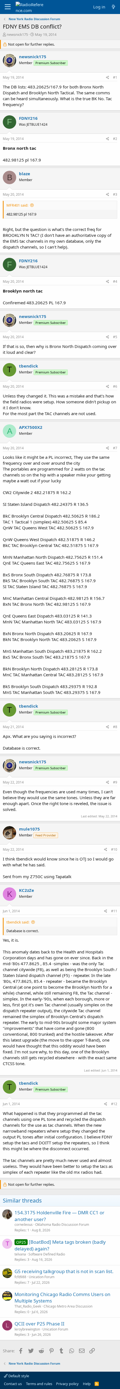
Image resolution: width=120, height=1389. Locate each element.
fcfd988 (20, 1277)
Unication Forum (41, 1277)
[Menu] (7, 7)
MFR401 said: (17, 205)
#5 (115, 337)
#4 (115, 281)
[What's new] (113, 7)
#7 (115, 448)
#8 (115, 726)
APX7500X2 (30, 427)
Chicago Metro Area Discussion (68, 1306)
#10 (114, 849)
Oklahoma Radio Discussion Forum (62, 1224)
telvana (20, 1254)
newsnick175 (17, 34)
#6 (115, 386)
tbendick (28, 366)
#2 (115, 138)
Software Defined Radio (46, 1254)
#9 (115, 782)
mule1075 (29, 829)
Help (87, 1383)
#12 (114, 1104)
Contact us (13, 1383)
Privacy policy (67, 1383)
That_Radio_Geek (28, 1306)
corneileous (24, 1224)
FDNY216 (28, 118)
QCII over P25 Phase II (39, 1323)
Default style (18, 1375)
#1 (115, 77)
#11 (114, 911)
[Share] (107, 77)
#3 (115, 194)
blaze (24, 173)
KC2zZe (26, 890)
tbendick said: (17, 922)
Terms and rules (39, 1383)
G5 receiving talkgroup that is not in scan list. (64, 1271)
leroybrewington (27, 1329)
